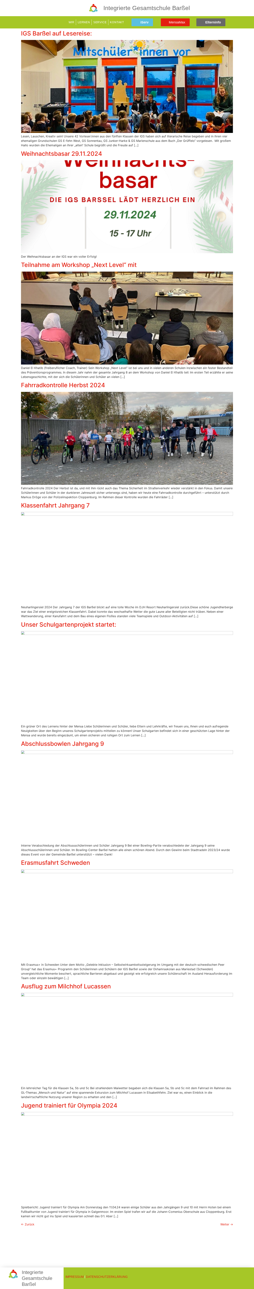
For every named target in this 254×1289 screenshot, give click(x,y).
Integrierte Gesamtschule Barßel (146, 8)
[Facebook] (235, 22)
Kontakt (117, 22)
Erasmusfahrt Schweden (55, 862)
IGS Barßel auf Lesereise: (56, 33)
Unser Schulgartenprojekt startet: (68, 624)
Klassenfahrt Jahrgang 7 (55, 505)
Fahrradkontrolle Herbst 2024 (63, 385)
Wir (71, 22)
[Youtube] (247, 22)
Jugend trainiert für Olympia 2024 (69, 1105)
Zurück (27, 1224)
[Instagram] (241, 22)
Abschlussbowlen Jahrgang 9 (62, 743)
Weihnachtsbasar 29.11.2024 (61, 153)
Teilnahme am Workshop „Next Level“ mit (79, 264)
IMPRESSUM (74, 1276)
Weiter (226, 1224)
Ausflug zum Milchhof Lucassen (66, 986)
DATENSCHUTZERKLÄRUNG (107, 1276)
